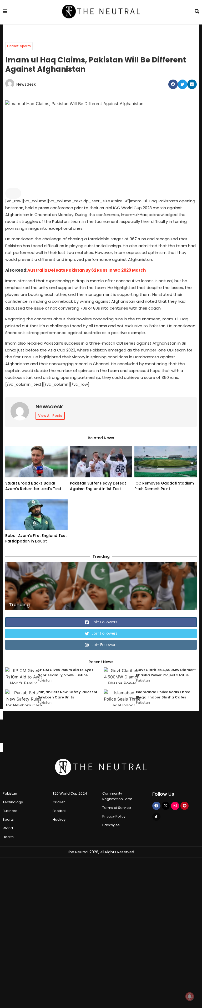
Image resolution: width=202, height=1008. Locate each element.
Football (59, 810)
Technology (13, 802)
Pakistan (45, 680)
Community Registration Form (117, 796)
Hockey (59, 819)
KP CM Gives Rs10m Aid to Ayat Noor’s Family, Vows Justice (65, 672)
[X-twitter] (166, 806)
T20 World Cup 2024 (70, 793)
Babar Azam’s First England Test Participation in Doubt (36, 538)
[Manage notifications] (189, 996)
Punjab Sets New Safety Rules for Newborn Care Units (68, 694)
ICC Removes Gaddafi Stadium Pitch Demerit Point (164, 486)
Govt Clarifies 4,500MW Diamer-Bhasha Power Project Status (166, 672)
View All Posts (50, 415)
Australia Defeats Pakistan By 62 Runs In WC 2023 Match (86, 270)
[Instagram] (175, 806)
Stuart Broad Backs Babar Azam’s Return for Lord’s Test (33, 486)
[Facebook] (156, 806)
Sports (25, 46)
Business (10, 810)
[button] (173, 84)
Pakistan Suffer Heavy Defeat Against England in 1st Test (98, 486)
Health (8, 836)
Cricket (13, 46)
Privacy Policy (113, 816)
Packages (111, 825)
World (8, 828)
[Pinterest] (184, 806)
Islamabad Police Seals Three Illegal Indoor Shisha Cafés (163, 694)
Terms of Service (116, 807)
